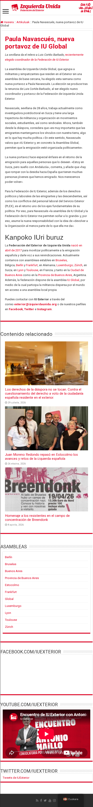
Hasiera (8, 22)
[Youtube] (50, 800)
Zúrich (78, 265)
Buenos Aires (13, 571)
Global (9, 599)
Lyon (20, 270)
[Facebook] (41, 800)
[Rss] (37, 800)
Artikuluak (23, 22)
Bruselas (61, 260)
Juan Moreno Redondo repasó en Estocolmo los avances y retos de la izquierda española (41, 457)
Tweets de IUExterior (16, 777)
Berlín (19, 265)
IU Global (73, 280)
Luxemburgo (64, 265)
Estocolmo (12, 585)
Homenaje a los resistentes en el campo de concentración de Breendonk (37, 518)
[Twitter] (45, 800)
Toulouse (32, 270)
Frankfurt (32, 265)
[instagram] (54, 800)
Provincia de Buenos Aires (55, 275)
